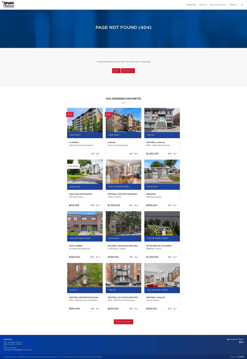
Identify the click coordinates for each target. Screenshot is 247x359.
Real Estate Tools (218, 5)
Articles (203, 5)
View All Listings (123, 322)
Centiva (241, 356)
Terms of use (85, 356)
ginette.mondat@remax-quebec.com (20, 349)
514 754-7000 (11, 348)
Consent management (96, 356)
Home (116, 70)
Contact (233, 5)
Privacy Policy (75, 356)
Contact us (128, 70)
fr (242, 5)
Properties (191, 5)
